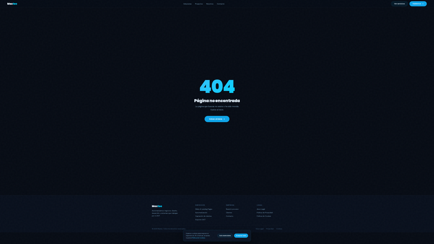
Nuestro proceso (232, 209)
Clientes (229, 213)
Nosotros (209, 4)
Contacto (220, 4)
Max (12, 4)
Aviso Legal (261, 209)
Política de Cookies (198, 238)
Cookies (279, 229)
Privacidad (270, 229)
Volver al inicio (215, 119)
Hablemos (417, 4)
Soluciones (188, 4)
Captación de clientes (203, 216)
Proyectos (199, 4)
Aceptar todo (241, 236)
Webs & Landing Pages (203, 209)
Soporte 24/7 (200, 220)
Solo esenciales (225, 236)
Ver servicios (399, 4)
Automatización (201, 213)
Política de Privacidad (265, 213)
